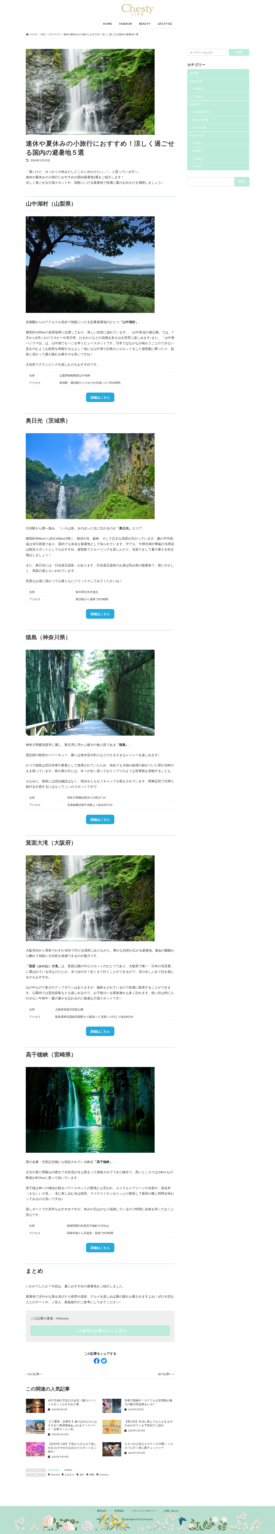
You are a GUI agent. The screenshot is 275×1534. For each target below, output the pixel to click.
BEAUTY (195, 104)
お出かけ (69, 1474)
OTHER (198, 96)
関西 (92, 1474)
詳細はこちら (100, 397)
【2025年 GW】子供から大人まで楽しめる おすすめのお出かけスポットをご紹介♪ (72, 1447)
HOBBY (198, 151)
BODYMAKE (201, 120)
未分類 (194, 73)
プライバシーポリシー (144, 1510)
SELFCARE (199, 127)
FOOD (197, 143)
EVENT (197, 166)
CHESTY (198, 88)
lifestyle (55, 1474)
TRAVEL (68, 1469)
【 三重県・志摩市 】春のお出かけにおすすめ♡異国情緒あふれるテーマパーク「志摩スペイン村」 (72, 1425)
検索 (239, 52)
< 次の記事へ (34, 1374)
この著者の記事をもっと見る (100, 1330)
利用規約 (119, 1510)
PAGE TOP (265, 1484)
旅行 (82, 1474)
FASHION (196, 81)
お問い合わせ (171, 1510)
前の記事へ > (166, 1374)
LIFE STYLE (54, 1469)
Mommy (62, 1318)
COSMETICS (201, 112)
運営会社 (101, 1510)
